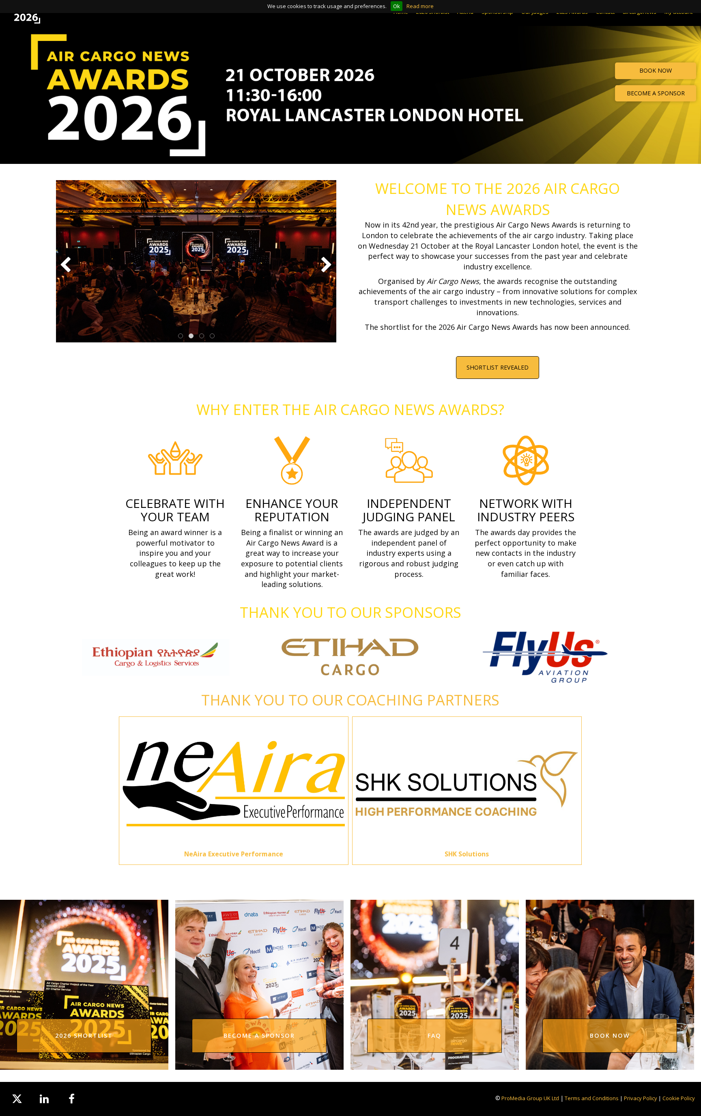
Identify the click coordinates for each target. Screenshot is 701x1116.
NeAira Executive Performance (233, 853)
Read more (420, 6)
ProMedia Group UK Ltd (530, 1098)
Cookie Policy (678, 1098)
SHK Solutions (467, 853)
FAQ (434, 1035)
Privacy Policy (640, 1098)
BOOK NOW (655, 70)
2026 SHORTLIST (84, 1035)
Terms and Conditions (592, 1098)
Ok (396, 6)
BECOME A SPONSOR (656, 93)
